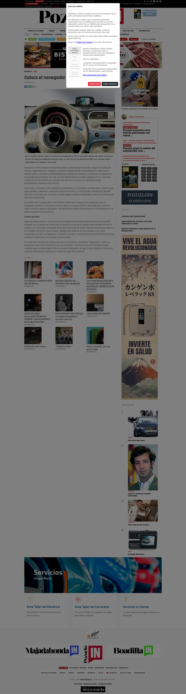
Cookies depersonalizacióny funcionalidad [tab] (74, 66)
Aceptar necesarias (110, 84)
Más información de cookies (95, 75)
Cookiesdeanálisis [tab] (74, 58)
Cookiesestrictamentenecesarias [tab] (75, 50)
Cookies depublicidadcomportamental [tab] (74, 74)
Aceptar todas (94, 84)
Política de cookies (84, 42)
